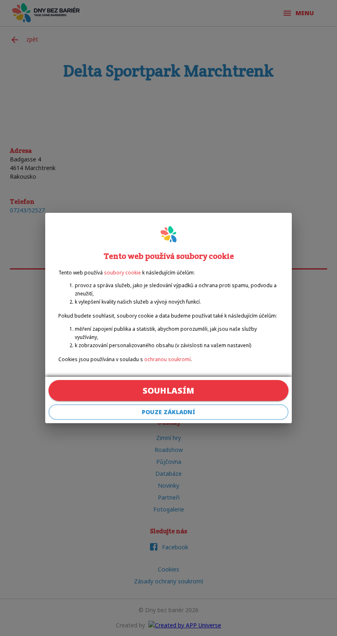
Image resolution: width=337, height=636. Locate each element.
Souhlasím (168, 390)
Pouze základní (168, 412)
